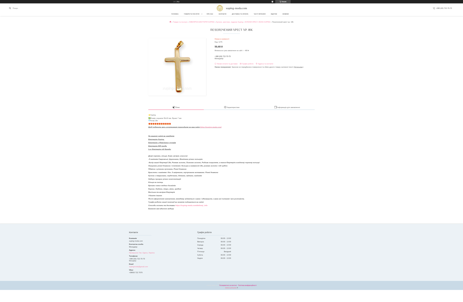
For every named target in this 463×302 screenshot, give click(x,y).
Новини (286, 14)
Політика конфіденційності (247, 285)
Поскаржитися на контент (228, 285)
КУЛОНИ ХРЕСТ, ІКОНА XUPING (257, 22)
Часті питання (260, 14)
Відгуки (274, 14)
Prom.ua (243, 283)
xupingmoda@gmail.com (138, 267)
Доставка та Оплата (240, 14)
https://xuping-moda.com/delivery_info (191, 205)
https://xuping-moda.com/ (210, 127)
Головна (175, 14)
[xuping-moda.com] (219, 8)
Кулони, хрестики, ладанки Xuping (229, 22)
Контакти (222, 14)
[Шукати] (10, 8)
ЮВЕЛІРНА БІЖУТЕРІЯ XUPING (201, 22)
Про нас (210, 14)
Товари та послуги (191, 14)
